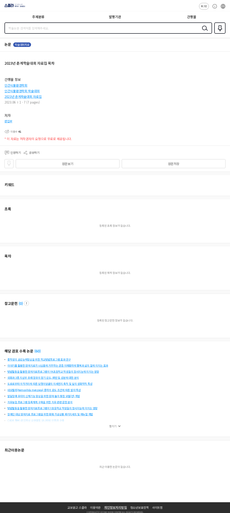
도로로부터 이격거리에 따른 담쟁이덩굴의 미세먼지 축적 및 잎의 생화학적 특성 (49, 383)
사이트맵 (157, 507)
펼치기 (113, 426)
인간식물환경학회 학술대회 (22, 91)
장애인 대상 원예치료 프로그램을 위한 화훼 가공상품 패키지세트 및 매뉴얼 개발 (50, 414)
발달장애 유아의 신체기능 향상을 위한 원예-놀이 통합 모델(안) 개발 (43, 396)
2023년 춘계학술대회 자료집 (23, 96)
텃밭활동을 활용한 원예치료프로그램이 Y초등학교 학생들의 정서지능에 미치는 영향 (52, 408)
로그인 (204, 6)
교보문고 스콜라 (77, 507)
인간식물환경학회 (15, 85)
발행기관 (115, 16)
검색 (204, 31)
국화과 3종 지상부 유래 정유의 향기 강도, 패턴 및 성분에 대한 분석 (43, 377)
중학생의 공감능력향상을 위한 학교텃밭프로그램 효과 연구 (39, 359)
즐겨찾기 (219, 33)
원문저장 (173, 163)
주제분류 (38, 16)
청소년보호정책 (139, 507)
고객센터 (213, 8)
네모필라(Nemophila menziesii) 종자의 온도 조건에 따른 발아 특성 (44, 390)
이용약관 (95, 507)
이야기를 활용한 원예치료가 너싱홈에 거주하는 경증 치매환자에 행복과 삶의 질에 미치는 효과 (57, 365)
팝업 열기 (26, 303)
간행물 (191, 16)
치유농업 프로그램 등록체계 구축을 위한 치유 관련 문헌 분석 (40, 402)
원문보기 (67, 163)
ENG (223, 8)
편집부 (8, 121)
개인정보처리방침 (115, 507)
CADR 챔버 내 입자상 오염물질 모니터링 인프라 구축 (35, 420)
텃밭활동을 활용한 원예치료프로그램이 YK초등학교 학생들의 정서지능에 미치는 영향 (53, 371)
